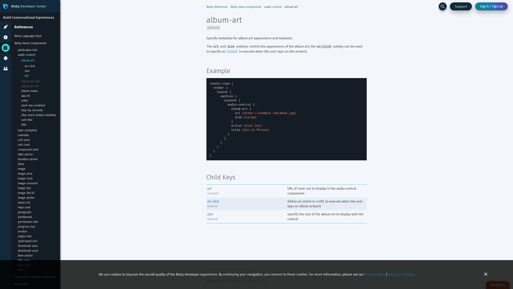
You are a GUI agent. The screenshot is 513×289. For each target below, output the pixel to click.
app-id (25, 96)
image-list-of (26, 193)
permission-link (28, 222)
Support (461, 6)
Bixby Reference (217, 7)
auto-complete (27, 130)
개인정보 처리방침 (400, 274)
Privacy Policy (375, 274)
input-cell (24, 202)
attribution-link (27, 50)
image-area (25, 173)
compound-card (28, 149)
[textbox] (286, 119)
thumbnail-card (28, 250)
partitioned (25, 217)
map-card (24, 207)
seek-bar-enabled (33, 105)
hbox (21, 164)
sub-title (26, 120)
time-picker (25, 255)
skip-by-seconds (32, 110)
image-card (25, 178)
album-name (29, 91)
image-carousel (28, 183)
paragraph (24, 212)
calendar (23, 135)
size (27, 71)
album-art (27, 60)
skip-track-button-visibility (38, 115)
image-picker (26, 197)
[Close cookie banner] (485, 274)
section (22, 231)
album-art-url (29, 86)
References (23, 27)
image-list (24, 188)
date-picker (25, 154)
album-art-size (30, 81)
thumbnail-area (28, 246)
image (21, 169)
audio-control (26, 55)
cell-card (24, 145)
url (26, 75)
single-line (25, 236)
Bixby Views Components (30, 43)
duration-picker (28, 159)
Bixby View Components (246, 7)
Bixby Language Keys (27, 36)
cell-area (24, 140)
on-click (30, 66)
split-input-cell (27, 241)
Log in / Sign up (491, 6)
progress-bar (26, 226)
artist (24, 100)
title (23, 124)
